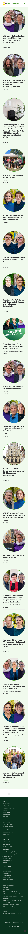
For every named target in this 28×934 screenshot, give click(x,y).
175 (19, 794)
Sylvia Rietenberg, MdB (9, 851)
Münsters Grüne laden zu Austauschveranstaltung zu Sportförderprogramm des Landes (13, 598)
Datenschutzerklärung (17, 922)
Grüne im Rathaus (7, 820)
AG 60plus (5, 887)
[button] (24, 3)
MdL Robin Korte (18, 604)
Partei (7, 45)
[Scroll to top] (25, 931)
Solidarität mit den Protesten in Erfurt (13, 556)
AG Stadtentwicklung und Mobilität (12, 913)
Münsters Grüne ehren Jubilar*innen (13, 176)
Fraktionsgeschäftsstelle (9, 824)
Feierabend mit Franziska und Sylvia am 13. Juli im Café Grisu (13, 346)
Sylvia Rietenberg (19, 351)
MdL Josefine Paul (12, 604)
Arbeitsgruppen (7, 871)
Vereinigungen (6, 873)
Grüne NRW (5, 830)
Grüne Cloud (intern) (8, 879)
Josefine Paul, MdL (7, 856)
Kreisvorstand (6, 842)
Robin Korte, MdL (7, 858)
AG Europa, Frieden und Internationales (13, 894)
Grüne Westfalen (7, 834)
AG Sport (5, 911)
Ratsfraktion (6, 222)
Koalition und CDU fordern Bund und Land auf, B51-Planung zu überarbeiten (14, 472)
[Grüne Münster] (12, 3)
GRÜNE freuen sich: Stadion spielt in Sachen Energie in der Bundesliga (14, 515)
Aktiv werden (7, 866)
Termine (5, 869)
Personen (6, 839)
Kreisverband (6, 804)
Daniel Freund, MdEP (8, 860)
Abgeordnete (6, 849)
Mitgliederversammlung (9, 808)
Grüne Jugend (6, 814)
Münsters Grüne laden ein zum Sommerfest (13, 387)
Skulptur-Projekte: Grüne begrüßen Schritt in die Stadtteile (14, 428)
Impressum (7, 922)
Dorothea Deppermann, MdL (10, 854)
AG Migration (6, 898)
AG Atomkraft (6, 889)
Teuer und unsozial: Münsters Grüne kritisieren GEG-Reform (14, 686)
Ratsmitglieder (6, 822)
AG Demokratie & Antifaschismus (11, 892)
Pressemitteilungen (12, 351)
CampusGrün (6, 816)
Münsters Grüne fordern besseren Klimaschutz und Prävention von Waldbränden (14, 39)
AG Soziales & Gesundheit (9, 909)
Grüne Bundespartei (8, 832)
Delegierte (5, 862)
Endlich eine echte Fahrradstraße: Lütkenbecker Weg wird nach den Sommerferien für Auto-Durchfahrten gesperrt (14, 730)
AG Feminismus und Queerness (11, 904)
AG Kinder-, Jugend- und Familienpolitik (13, 896)
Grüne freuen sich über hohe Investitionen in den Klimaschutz (13, 217)
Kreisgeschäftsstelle (8, 806)
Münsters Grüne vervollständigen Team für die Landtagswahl (14, 775)
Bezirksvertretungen (8, 826)
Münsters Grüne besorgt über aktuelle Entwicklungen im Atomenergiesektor (14, 83)
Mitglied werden (7, 875)
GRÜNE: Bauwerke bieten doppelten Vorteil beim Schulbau (14, 259)
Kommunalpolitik (7, 877)
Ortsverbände (6, 812)
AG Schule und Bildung (9, 907)
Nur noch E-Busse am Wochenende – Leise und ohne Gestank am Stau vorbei (14, 643)
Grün (5, 45)
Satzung (5, 810)
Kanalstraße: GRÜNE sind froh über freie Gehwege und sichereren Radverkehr (14, 303)
